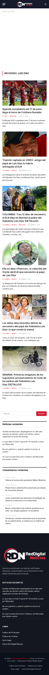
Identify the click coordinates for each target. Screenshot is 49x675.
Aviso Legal (6, 640)
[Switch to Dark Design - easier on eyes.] (45, 4)
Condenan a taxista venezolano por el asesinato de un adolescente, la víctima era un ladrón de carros (25, 520)
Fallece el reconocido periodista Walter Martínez (25, 480)
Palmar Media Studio (34, 661)
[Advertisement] (24, 41)
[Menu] (3, 4)
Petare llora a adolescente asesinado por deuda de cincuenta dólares (25, 489)
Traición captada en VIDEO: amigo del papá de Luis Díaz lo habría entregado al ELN (24, 163)
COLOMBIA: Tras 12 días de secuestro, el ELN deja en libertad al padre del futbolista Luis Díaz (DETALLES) (24, 217)
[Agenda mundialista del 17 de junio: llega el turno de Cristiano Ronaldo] (24, 93)
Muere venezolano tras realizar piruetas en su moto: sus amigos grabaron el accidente (24, 509)
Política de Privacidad (10, 632)
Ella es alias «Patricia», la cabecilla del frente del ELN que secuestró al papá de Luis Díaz (24, 272)
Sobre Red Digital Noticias (12, 644)
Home (4, 11)
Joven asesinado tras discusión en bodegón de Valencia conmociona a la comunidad (25, 499)
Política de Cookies (10, 636)
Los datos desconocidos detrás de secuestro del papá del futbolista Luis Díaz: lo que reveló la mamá (23, 326)
